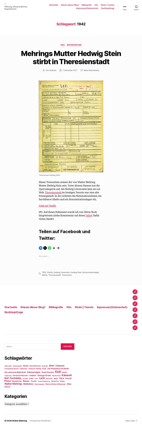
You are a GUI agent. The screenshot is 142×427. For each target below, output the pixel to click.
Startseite (53, 5)
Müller (56, 378)
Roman (26, 381)
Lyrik (42, 378)
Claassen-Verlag (34, 369)
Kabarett (67, 375)
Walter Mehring (13, 383)
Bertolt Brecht (35, 366)
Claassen (23, 369)
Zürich (7, 387)
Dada (44, 369)
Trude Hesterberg (44, 381)
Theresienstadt (53, 192)
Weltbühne (28, 384)
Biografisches (74, 45)
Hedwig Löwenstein (62, 272)
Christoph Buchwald (11, 369)
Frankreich (8, 375)
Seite (88, 215)
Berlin (26, 366)
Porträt (68, 378)
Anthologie (8, 366)
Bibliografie (87, 5)
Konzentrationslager (90, 272)
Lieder (36, 378)
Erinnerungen (33, 372)
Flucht (64, 372)
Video (62, 381)
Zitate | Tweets (107, 5)
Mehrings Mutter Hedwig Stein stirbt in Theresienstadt (71, 57)
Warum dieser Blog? (70, 5)
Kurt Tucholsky (12, 378)
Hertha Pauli (56, 375)
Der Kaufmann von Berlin (58, 369)
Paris (61, 378)
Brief (51, 365)
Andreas (52, 70)
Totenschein (67, 275)
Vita (96, 5)
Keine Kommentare (91, 70)
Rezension (17, 381)
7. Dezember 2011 (70, 70)
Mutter (44, 275)
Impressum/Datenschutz (87, 8)
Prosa (7, 381)
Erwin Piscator (48, 372)
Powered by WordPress (40, 421)
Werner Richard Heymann (55, 384)
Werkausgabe (39, 384)
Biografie (45, 366)
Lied (31, 378)
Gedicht (32, 375)
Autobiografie (17, 366)
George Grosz (44, 375)
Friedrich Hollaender (20, 375)
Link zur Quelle (47, 205)
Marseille (49, 378)
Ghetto (50, 272)
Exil (58, 372)
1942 (62, 45)
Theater (34, 381)
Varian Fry (55, 381)
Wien (69, 384)
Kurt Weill (25, 378)
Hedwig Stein (76, 272)
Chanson (59, 365)
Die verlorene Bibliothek (15, 372)
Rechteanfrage (107, 8)
